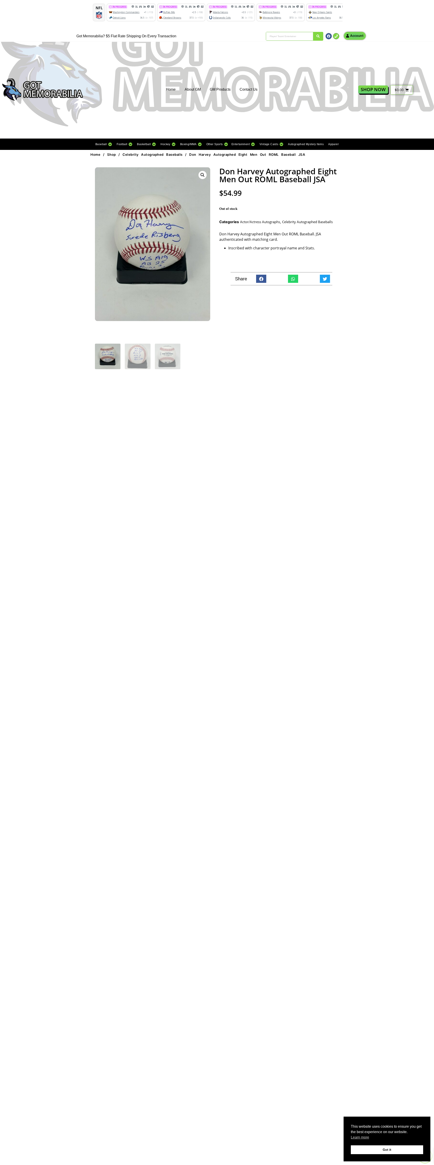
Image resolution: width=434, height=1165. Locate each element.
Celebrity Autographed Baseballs (153, 155)
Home (171, 89)
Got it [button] (387, 1149)
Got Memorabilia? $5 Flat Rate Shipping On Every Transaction (126, 36)
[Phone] (336, 36)
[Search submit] (318, 36)
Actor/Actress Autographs (260, 222)
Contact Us (248, 89)
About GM (193, 89)
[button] (103, 144)
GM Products (220, 89)
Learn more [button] (360, 1137)
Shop (111, 155)
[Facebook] (329, 36)
